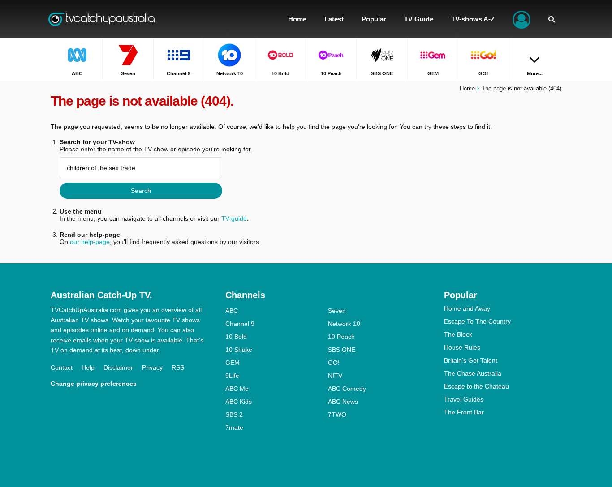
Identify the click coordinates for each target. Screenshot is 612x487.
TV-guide (234, 218)
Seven (337, 310)
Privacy (152, 367)
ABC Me (237, 388)
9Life (232, 375)
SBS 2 (234, 414)
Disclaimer (118, 367)
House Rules (462, 347)
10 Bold (236, 336)
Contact (62, 367)
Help (88, 367)
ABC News (343, 401)
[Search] (551, 19)
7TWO (337, 414)
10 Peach (341, 336)
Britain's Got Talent (470, 360)
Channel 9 (239, 323)
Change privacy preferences (94, 383)
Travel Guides (463, 399)
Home (467, 88)
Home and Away (467, 308)
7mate (234, 427)
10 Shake (238, 349)
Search (141, 190)
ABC (231, 310)
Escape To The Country (477, 321)
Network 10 (344, 323)
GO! (334, 362)
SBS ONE (341, 349)
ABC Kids (238, 401)
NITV (335, 375)
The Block (458, 334)
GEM (232, 362)
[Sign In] (521, 19)
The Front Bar (464, 412)
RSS (178, 367)
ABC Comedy (347, 388)
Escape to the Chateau (476, 386)
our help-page (90, 241)
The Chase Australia (472, 373)
